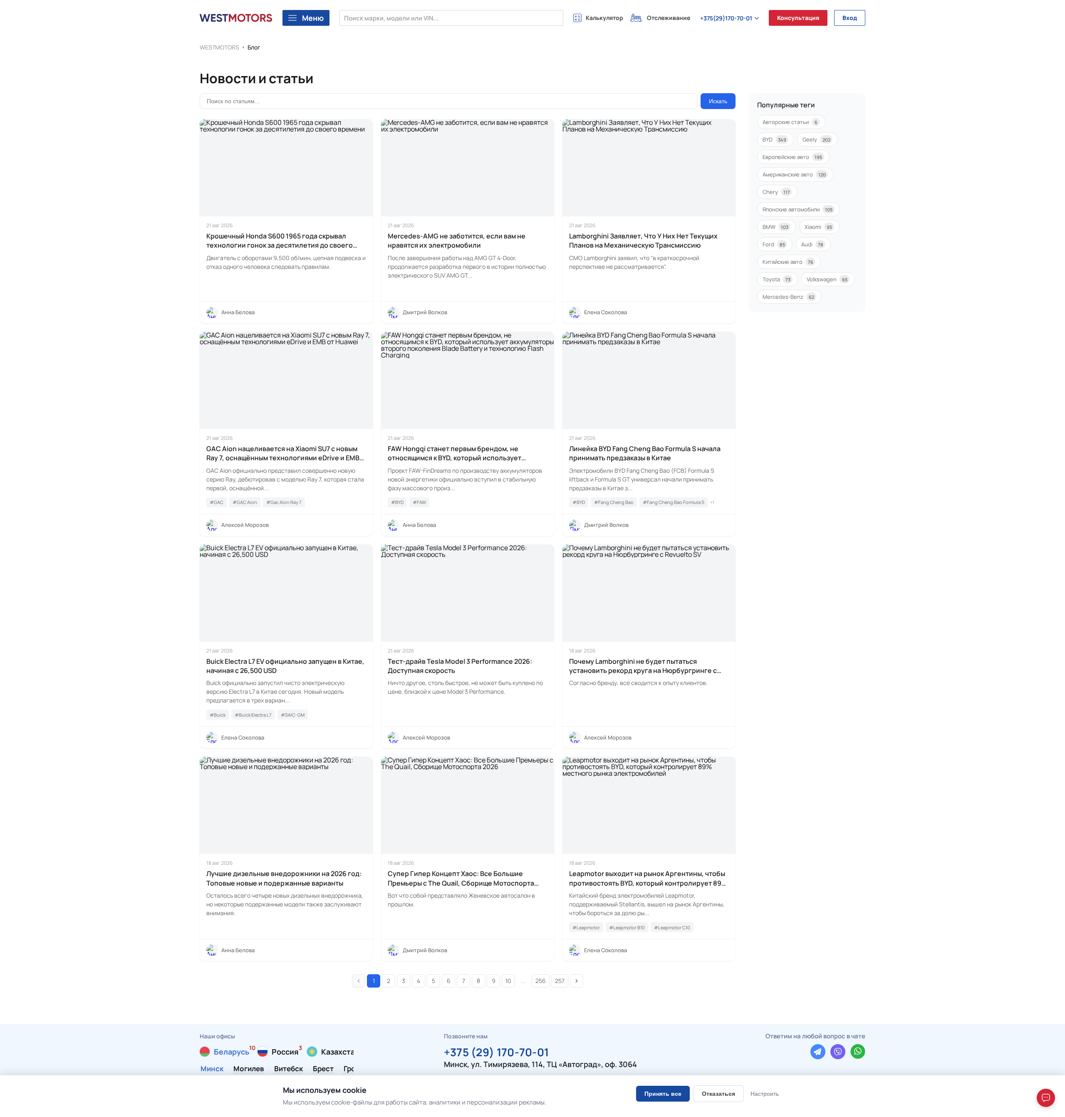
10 (508, 981)
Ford (774, 244)
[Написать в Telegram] (817, 1051)
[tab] (224, 1052)
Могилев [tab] (248, 1069)
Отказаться (718, 1093)
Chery (776, 192)
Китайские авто (788, 262)
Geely (816, 139)
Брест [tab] (323, 1069)
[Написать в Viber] (837, 1051)
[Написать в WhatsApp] (857, 1051)
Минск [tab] (212, 1069)
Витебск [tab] (288, 1069)
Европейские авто (792, 157)
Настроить (764, 1093)
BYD (774, 139)
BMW (775, 227)
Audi (812, 244)
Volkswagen (827, 279)
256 (540, 981)
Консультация (798, 18)
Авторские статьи (790, 122)
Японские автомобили (797, 209)
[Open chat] (1046, 1098)
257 (560, 981)
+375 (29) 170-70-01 (496, 1051)
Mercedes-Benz (788, 296)
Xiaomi (818, 227)
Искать (718, 101)
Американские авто (794, 174)
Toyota (776, 279)
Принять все (662, 1093)
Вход (849, 18)
